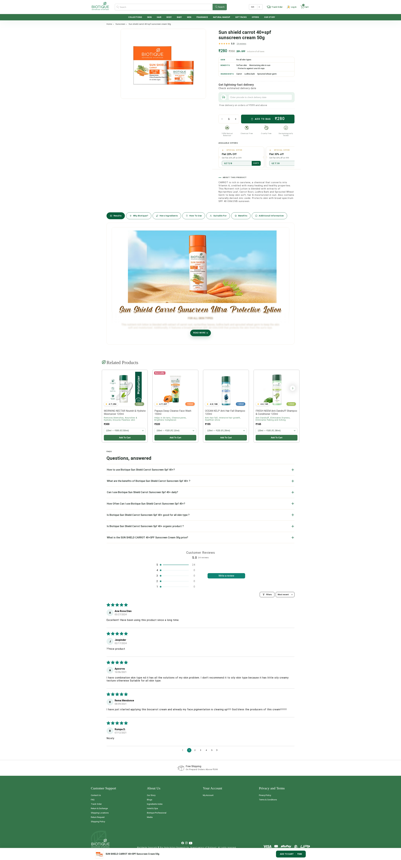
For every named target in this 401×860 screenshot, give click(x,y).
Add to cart (124, 437)
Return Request (98, 817)
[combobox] (171, 7)
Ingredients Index (154, 804)
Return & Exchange (99, 808)
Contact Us (96, 795)
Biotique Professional (156, 813)
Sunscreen (120, 24)
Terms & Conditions (268, 799)
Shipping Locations (100, 813)
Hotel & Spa (152, 808)
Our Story (151, 795)
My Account (208, 795)
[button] (304, 7)
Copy (256, 163)
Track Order (96, 804)
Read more (199, 333)
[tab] (116, 215)
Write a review (226, 575)
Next (292, 388)
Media (150, 817)
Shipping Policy (98, 821)
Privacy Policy (265, 795)
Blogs (149, 799)
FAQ (92, 799)
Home (109, 24)
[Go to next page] (217, 750)
